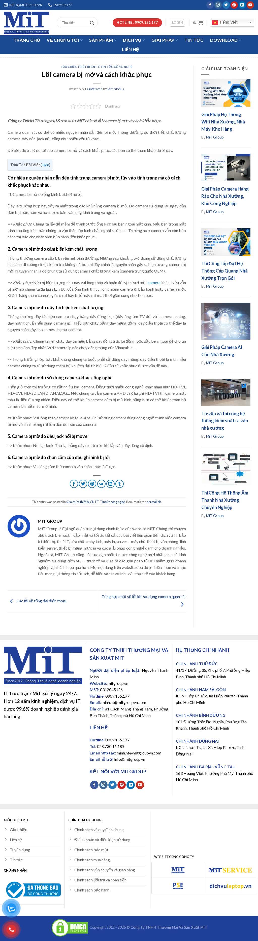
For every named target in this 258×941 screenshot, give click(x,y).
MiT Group (116, 89)
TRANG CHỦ (27, 40)
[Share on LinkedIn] (110, 484)
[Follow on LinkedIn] (242, 5)
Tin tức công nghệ (117, 66)
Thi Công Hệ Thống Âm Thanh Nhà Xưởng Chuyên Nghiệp (224, 500)
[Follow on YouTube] (250, 5)
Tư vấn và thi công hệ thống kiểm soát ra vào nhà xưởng (224, 421)
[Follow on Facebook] (210, 5)
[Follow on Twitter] (226, 5)
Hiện (45, 165)
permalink (154, 502)
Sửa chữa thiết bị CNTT (80, 66)
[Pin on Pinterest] (92, 484)
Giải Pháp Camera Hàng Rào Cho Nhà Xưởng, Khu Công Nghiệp (225, 196)
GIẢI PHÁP (162, 40)
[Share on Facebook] (74, 484)
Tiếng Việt (227, 22)
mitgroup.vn (118, 683)
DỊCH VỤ (132, 40)
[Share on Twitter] (83, 484)
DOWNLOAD (224, 40)
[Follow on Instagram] (218, 5)
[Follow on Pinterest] (234, 5)
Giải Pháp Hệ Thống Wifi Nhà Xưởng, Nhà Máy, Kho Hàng (223, 122)
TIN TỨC (193, 40)
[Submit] (93, 22)
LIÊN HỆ (130, 49)
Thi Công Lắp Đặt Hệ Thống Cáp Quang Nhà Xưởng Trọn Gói (224, 271)
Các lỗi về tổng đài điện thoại (41, 600)
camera (154, 282)
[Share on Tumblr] (119, 484)
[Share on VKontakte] (101, 484)
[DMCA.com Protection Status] (70, 927)
